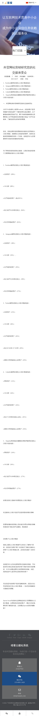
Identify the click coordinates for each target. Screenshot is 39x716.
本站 (26, 79)
